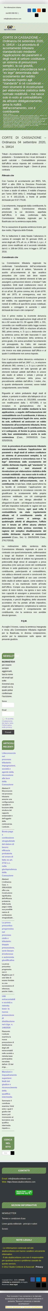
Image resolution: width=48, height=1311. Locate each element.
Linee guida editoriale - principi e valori (19, 1224)
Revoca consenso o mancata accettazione (24, 1307)
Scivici (5, 1229)
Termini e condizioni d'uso (13, 1218)
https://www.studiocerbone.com (21, 1182)
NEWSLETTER (9, 1213)
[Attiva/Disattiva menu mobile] (43, 26)
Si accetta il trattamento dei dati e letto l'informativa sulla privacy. (7, 723)
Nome (4, 701)
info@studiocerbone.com (12, 19)
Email (4, 710)
